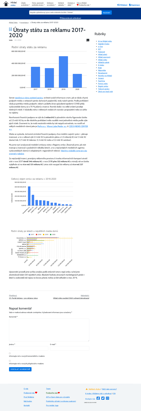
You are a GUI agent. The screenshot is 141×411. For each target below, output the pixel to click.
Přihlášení (123, 5)
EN (114, 393)
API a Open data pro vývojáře (58, 397)
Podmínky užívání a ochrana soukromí (61, 401)
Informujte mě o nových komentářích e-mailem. (27, 356)
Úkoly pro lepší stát (105, 91)
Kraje (100, 68)
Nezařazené (102, 73)
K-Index (101, 65)
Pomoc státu (103, 84)
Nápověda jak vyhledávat (71, 18)
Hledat (106, 13)
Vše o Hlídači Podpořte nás (83, 4)
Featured (101, 52)
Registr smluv (103, 86)
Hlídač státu (102, 60)
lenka (10, 40)
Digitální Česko (103, 44)
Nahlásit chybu (94, 389)
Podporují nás (29, 393)
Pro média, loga (52, 405)
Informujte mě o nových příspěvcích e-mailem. (26, 364)
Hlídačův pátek (103, 62)
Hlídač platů (102, 54)
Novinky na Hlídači (105, 76)
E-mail (53, 344)
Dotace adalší (71, 4)
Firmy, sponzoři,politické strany (38, 4)
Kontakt (27, 405)
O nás (26, 389)
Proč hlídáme (29, 397)
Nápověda (102, 70)
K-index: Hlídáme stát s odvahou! (98, 393)
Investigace (24, 23)
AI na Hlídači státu (105, 41)
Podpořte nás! (52, 393)
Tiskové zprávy (103, 89)
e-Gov (100, 46)
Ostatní (101, 78)
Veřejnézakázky (61, 4)
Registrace (135, 5)
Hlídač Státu (13, 23)
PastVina (101, 81)
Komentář (13, 317)
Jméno (12, 344)
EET (99, 49)
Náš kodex (28, 401)
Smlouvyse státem (51, 4)
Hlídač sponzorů (104, 57)
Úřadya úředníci (24, 4)
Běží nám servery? (109, 389)
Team (48, 389)
